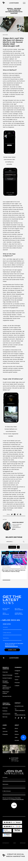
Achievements (6, 713)
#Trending (22, 552)
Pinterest (17, 682)
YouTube (17, 676)
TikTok (16, 673)
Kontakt (17, 740)
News (4, 728)
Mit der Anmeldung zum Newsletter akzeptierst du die (14, 645)
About (16, 728)
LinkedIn (17, 685)
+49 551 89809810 (20, 710)
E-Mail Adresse (7, 632)
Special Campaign (7, 675)
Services (5, 716)
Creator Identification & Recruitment (7, 687)
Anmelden (12, 650)
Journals (5, 731)
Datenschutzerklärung (11, 646)
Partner (17, 734)
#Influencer (5, 552)
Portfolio (5, 710)
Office (16, 731)
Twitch (16, 679)
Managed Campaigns (6, 682)
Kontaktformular (19, 706)
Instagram (17, 670)
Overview (5, 672)
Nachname (6, 638)
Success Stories (7, 696)
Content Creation (7, 678)
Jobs (16, 737)
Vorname (5, 627)
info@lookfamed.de (20, 715)
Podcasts (5, 734)
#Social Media (14, 552)
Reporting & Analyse (6, 692)
